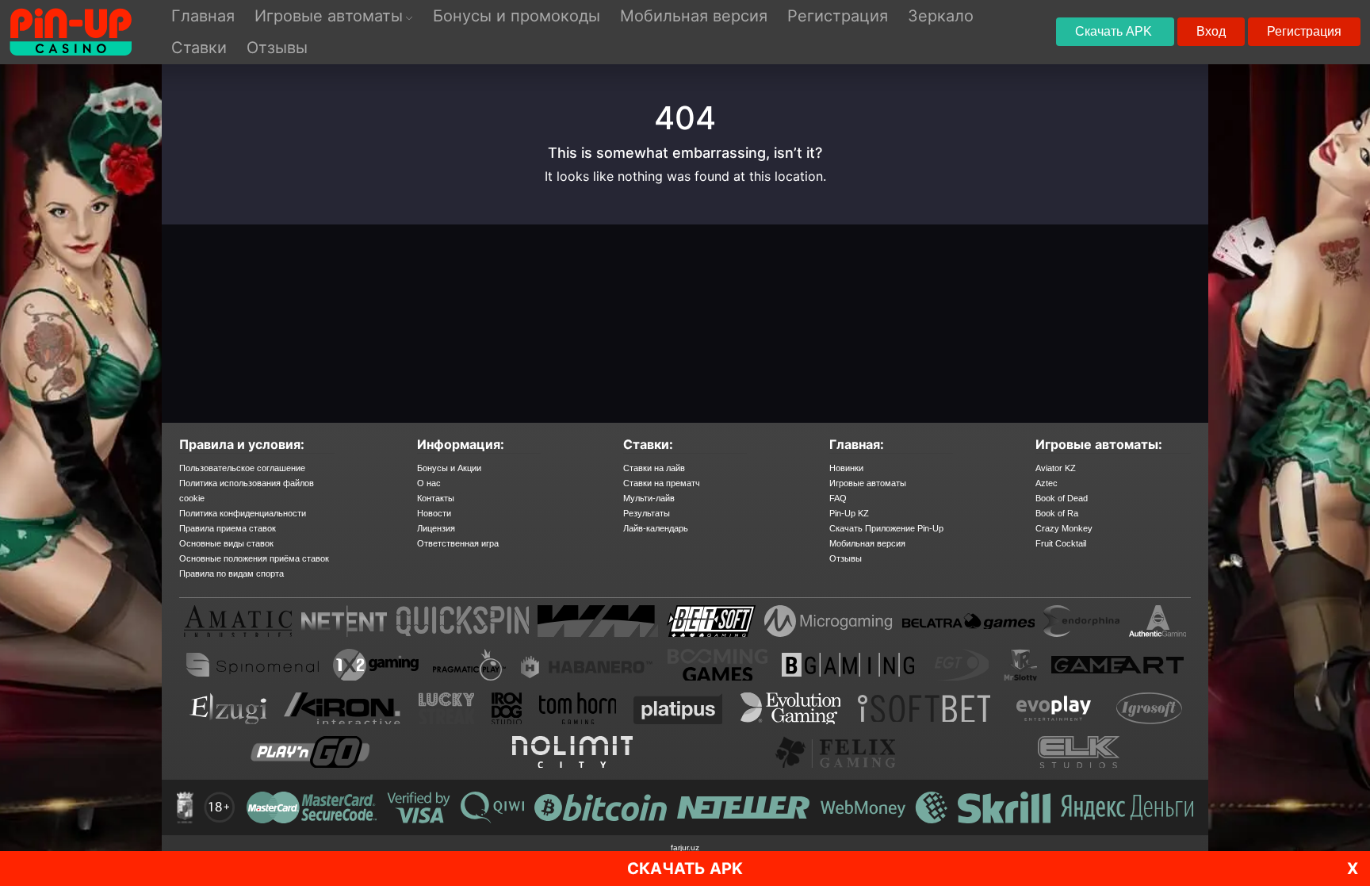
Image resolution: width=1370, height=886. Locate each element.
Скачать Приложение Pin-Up (886, 528)
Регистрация (1304, 31)
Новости (434, 513)
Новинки (846, 468)
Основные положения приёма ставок (254, 558)
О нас (429, 483)
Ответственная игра (458, 543)
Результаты (646, 513)
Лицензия (436, 528)
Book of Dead (1061, 498)
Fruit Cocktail (1060, 543)
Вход (1211, 31)
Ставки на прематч (661, 483)
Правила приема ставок (227, 528)
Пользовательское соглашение (242, 468)
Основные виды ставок (226, 543)
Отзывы (845, 558)
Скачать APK (1115, 31)
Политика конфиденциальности (242, 513)
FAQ (838, 498)
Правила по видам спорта (231, 573)
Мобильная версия (867, 543)
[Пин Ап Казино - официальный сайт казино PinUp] (71, 32)
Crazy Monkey (1064, 528)
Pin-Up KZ (849, 513)
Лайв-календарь (655, 528)
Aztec (1046, 483)
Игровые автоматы (867, 483)
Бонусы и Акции (449, 468)
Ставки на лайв (654, 468)
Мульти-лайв (649, 498)
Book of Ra (1056, 513)
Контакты (435, 498)
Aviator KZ (1055, 468)
